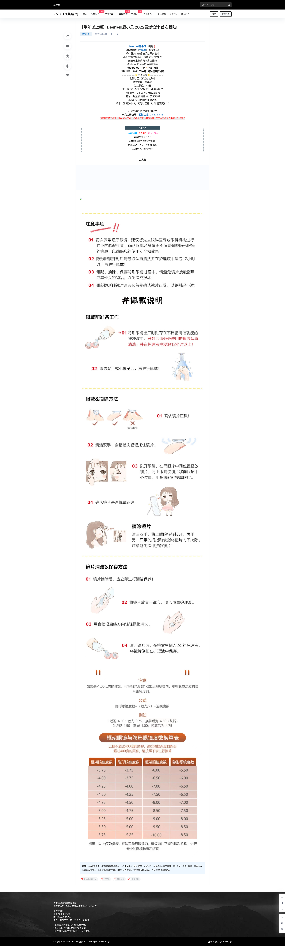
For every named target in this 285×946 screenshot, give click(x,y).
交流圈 (136, 12)
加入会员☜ (153, 133)
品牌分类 (109, 14)
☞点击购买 (132, 133)
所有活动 (97, 12)
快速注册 (225, 14)
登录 (214, 14)
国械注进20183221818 (151, 114)
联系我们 (57, 5)
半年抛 (142, 49)
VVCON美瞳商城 (78, 941)
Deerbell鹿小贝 (137, 46)
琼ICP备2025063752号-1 (100, 941)
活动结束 (85, 34)
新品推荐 (142, 133)
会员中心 (147, 14)
